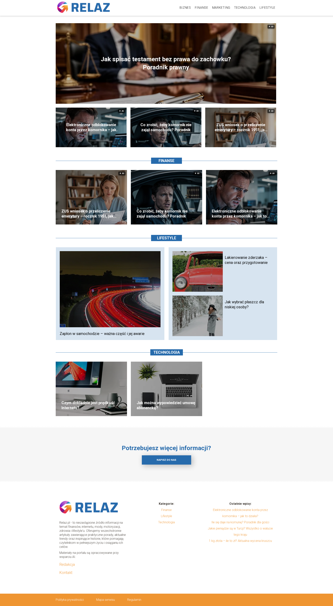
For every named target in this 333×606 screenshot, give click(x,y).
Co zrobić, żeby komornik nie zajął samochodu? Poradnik (165, 127)
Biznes (185, 7)
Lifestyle (267, 7)
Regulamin (134, 600)
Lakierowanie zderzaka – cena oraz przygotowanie (246, 260)
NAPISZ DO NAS (166, 459)
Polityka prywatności (70, 600)
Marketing (221, 7)
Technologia (245, 7)
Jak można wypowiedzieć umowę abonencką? (166, 405)
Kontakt (65, 572)
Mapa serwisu (105, 600)
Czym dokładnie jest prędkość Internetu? (88, 405)
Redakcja (67, 564)
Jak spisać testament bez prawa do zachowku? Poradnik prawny (166, 63)
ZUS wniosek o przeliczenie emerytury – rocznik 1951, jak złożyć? (241, 127)
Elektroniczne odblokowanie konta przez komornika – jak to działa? (91, 127)
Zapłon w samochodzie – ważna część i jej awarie (102, 333)
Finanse (201, 7)
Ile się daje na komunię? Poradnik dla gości (240, 522)
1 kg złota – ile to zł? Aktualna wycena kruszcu (240, 541)
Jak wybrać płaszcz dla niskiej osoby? (244, 304)
